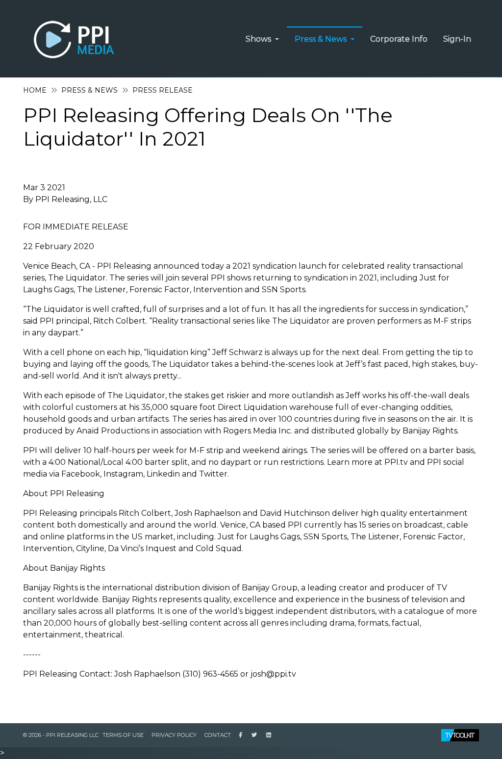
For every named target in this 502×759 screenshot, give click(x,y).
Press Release (162, 90)
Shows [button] (258, 39)
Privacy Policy (174, 735)
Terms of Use (123, 735)
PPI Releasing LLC (72, 735)
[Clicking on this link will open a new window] (240, 735)
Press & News (89, 90)
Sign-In (457, 39)
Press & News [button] (321, 39)
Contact (217, 735)
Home (35, 90)
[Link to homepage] (72, 38)
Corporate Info (398, 39)
